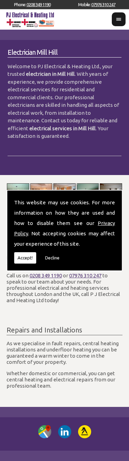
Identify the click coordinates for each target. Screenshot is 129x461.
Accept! (25, 257)
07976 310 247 (103, 4)
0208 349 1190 (38, 4)
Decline (52, 257)
